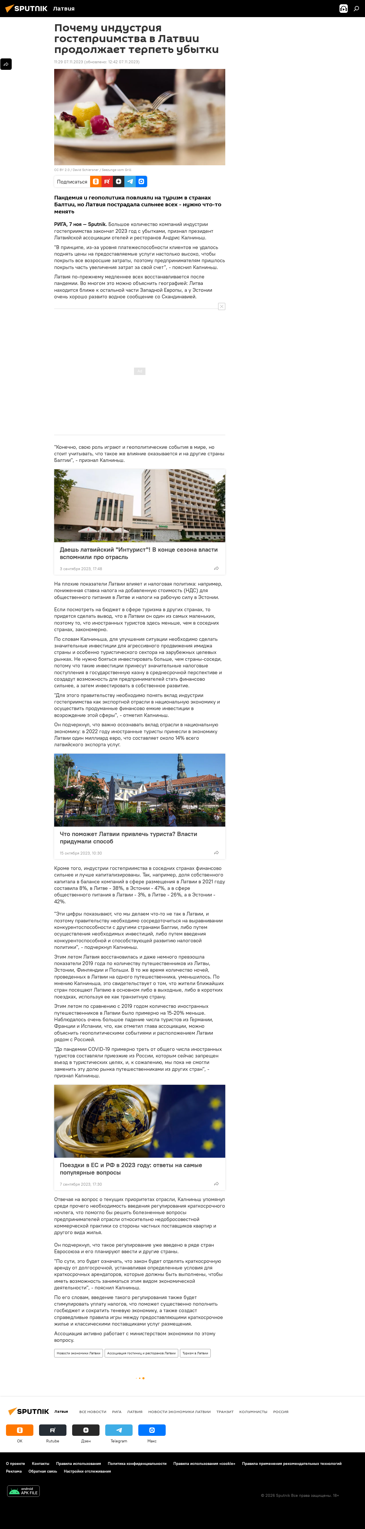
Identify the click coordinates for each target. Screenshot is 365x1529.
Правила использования (78, 1463)
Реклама (14, 1471)
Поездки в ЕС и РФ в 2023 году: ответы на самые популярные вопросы (131, 1168)
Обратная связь (43, 1471)
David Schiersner (86, 170)
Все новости (92, 1411)
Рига (116, 1411)
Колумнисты (253, 1411)
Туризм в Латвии (195, 1353)
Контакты (40, 1463)
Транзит (225, 1411)
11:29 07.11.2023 (68, 61)
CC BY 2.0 (62, 170)
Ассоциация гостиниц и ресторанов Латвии (141, 1353)
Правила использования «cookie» (204, 1463)
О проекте (15, 1463)
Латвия (135, 1411)
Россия (281, 1411)
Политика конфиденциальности (137, 1463)
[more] (216, 568)
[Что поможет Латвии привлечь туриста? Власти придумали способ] (139, 790)
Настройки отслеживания (87, 1471)
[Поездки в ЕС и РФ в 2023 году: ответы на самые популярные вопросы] (139, 1121)
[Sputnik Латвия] (28, 13)
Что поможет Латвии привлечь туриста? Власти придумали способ (128, 837)
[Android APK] (23, 1491)
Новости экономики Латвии (78, 1353)
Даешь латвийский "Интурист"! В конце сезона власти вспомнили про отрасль (139, 553)
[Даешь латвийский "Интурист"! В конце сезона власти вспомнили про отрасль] (139, 505)
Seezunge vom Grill (116, 170)
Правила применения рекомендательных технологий (292, 1463)
